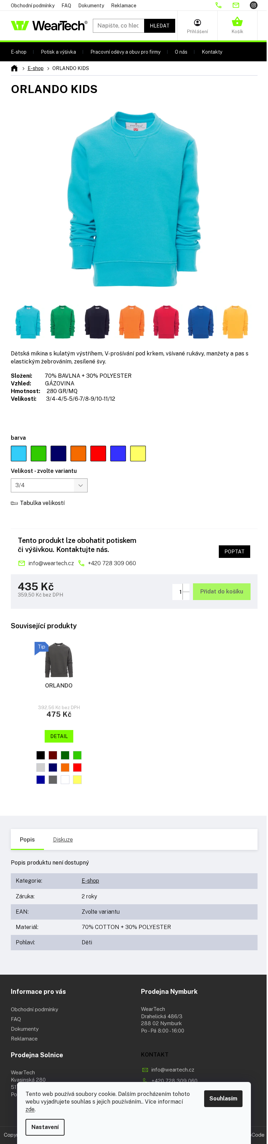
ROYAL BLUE (40, 779)
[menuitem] (19, 51)
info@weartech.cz (51, 563)
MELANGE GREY (40, 767)
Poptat (234, 551)
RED (77, 767)
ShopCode (252, 1135)
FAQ (66, 5)
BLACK (40, 755)
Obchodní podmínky (32, 5)
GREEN (65, 755)
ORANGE (65, 767)
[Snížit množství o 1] (186, 596)
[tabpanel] (59, 714)
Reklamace (123, 5)
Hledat (160, 26)
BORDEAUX (53, 755)
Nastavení (45, 1127)
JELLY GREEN (77, 755)
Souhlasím (223, 1098)
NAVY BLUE (53, 767)
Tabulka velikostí (42, 503)
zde (30, 1109)
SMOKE (53, 779)
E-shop (90, 880)
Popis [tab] (27, 839)
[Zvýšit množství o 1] (186, 588)
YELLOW (77, 779)
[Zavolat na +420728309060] (223, 5)
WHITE (65, 779)
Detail (59, 736)
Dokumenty (91, 5)
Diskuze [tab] (63, 839)
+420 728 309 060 (112, 563)
